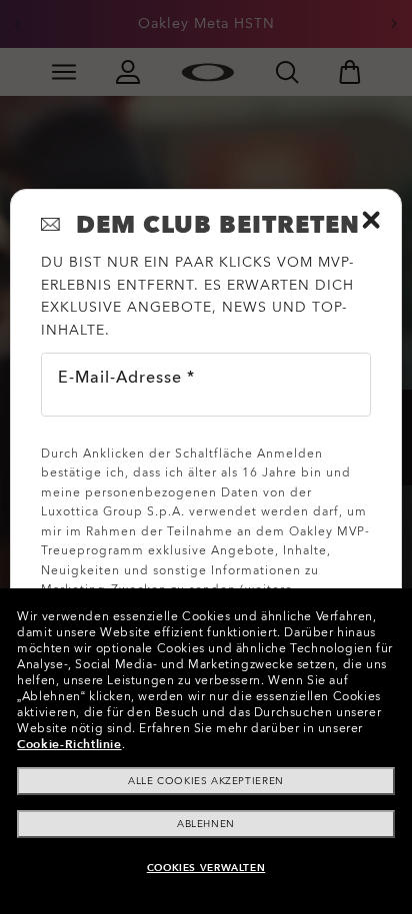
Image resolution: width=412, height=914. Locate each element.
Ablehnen (206, 824)
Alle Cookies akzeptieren (205, 781)
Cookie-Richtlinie (69, 744)
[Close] (371, 220)
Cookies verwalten (206, 868)
